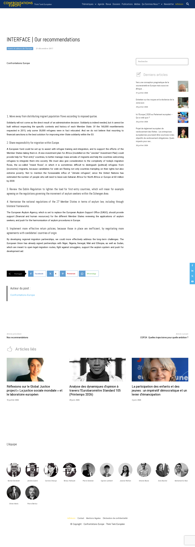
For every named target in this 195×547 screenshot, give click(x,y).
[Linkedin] (192, 271)
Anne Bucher (162, 481)
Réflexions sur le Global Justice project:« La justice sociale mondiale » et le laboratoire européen (34, 390)
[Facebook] (192, 265)
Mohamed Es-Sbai (181, 481)
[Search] (185, 61)
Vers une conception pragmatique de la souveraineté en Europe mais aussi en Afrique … (152, 85)
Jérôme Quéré (32, 481)
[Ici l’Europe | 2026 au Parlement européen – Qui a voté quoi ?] (183, 117)
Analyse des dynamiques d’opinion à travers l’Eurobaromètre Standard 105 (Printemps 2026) (95, 390)
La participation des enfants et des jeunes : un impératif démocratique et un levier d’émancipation (159, 390)
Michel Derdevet (14, 481)
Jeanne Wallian (125, 481)
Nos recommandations (17, 337)
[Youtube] (192, 281)
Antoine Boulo (144, 481)
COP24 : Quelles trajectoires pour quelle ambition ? (164, 337)
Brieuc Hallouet (69, 481)
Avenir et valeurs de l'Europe (20, 48)
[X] (192, 276)
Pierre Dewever (88, 481)
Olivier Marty (13, 504)
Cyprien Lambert (107, 481)
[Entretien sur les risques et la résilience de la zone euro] (183, 102)
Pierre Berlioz (32, 504)
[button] (187, 4)
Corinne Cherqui (51, 481)
